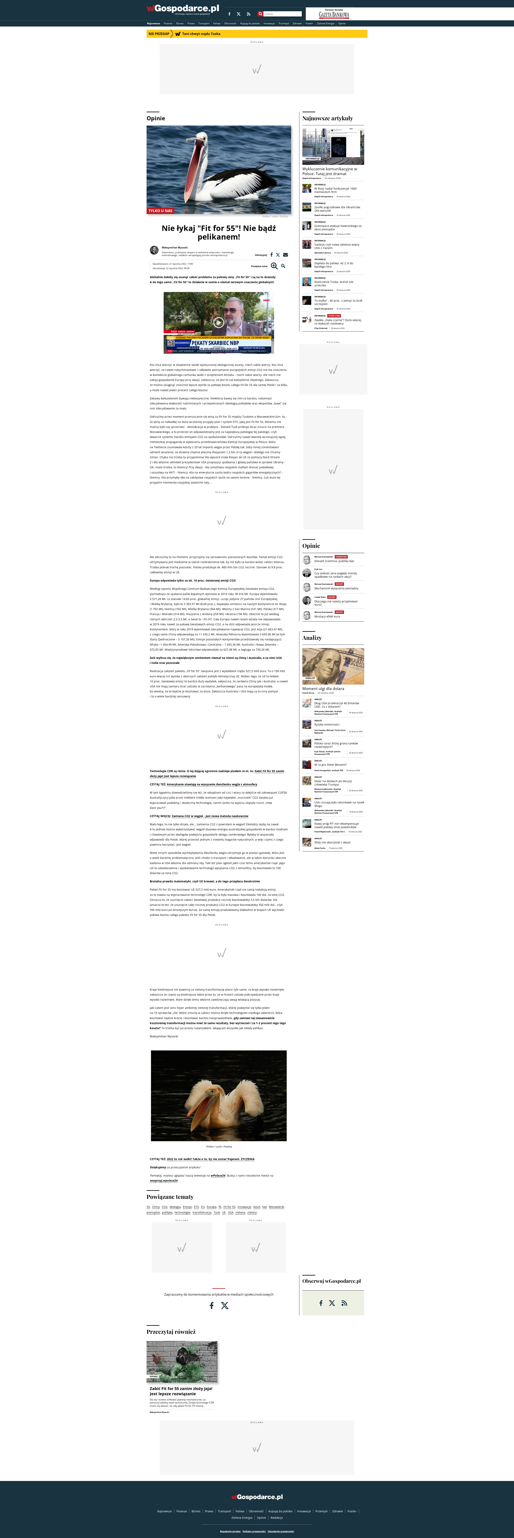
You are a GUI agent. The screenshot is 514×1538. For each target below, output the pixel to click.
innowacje (244, 1207)
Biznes (180, 23)
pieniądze (153, 1212)
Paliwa (216, 23)
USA (230, 1212)
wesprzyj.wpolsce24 (163, 1180)
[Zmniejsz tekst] (283, 266)
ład (264, 1207)
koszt (256, 1207)
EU (203, 1207)
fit (220, 1207)
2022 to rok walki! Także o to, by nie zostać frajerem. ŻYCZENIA (211, 1159)
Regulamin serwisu (230, 1531)
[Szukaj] (260, 13)
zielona (240, 1212)
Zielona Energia (326, 23)
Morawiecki (276, 1207)
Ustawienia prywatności (281, 1531)
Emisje (187, 1207)
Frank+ (309, 23)
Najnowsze (153, 23)
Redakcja (277, 1518)
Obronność (230, 23)
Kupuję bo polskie (250, 23)
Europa (211, 1207)
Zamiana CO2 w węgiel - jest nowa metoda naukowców (210, 816)
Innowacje (269, 23)
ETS (196, 1207)
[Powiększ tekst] (274, 266)
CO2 (164, 1207)
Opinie (342, 23)
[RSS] (249, 13)
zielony (252, 1212)
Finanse (168, 23)
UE (224, 1212)
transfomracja (202, 1212)
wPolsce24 (218, 1175)
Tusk (217, 1212)
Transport (203, 23)
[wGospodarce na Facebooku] (229, 13)
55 (148, 1207)
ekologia (175, 1207)
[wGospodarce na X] (239, 13)
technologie (182, 1212)
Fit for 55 (229, 1207)
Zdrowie (297, 23)
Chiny (156, 1207)
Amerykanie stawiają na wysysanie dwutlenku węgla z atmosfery (212, 784)
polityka (167, 1212)
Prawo (191, 23)
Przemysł (284, 23)
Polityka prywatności (254, 1531)
